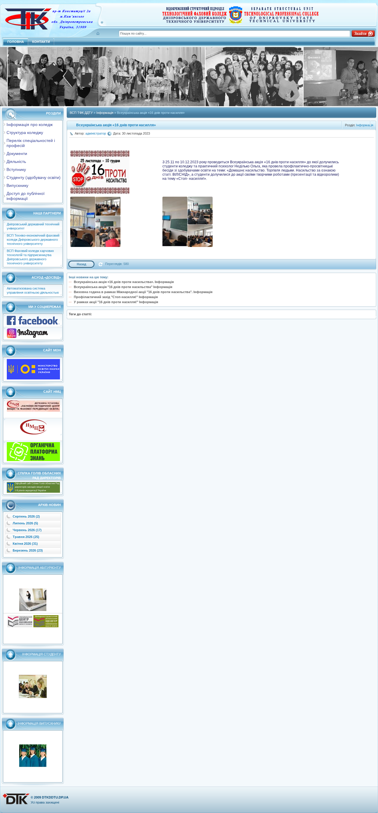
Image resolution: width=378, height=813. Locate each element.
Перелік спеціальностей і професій (30, 143)
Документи (16, 153)
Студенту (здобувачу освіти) (33, 177)
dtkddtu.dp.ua (55, 797)
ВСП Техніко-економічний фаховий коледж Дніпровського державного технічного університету (33, 239)
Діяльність (16, 161)
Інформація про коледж (29, 124)
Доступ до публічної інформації (25, 196)
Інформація (364, 125)
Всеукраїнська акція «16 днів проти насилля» (116, 125)
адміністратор (95, 133)
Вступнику (16, 169)
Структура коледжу (24, 132)
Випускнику (17, 185)
